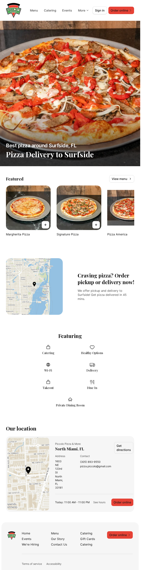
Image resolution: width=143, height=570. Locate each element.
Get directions (124, 448)
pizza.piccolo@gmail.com (95, 466)
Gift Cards (87, 539)
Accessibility (53, 563)
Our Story (58, 539)
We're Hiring (30, 544)
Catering (50, 10)
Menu (34, 10)
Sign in (100, 10)
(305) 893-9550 (90, 462)
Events (67, 10)
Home (26, 533)
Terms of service (32, 563)
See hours (99, 502)
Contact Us (59, 544)
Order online (122, 502)
